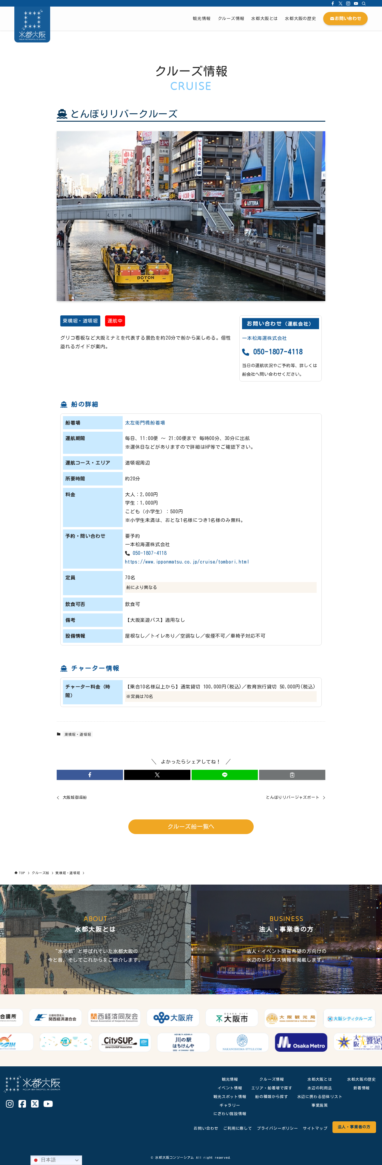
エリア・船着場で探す (271, 1088)
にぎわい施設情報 (229, 1114)
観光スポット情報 (229, 1097)
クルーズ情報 (271, 1079)
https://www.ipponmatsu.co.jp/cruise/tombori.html (187, 561)
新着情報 (361, 1088)
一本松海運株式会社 (264, 338)
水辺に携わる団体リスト (320, 1097)
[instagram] (348, 3)
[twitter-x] (340, 3)
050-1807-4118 (276, 351)
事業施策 (320, 1105)
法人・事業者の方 (354, 1127)
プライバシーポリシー (277, 1128)
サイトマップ (315, 1128)
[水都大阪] (32, 24)
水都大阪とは (319, 1079)
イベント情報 (230, 1088)
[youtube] (356, 3)
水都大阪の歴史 (361, 1079)
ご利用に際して (237, 1128)
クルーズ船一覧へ (191, 826)
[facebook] (333, 3)
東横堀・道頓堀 (80, 320)
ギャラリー (230, 1105)
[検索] (364, 3)
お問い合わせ (206, 1128)
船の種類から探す (271, 1097)
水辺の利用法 (319, 1088)
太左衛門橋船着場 (145, 422)
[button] (90, 775)
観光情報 (230, 1079)
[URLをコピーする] (292, 775)
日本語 (47, 1159)
